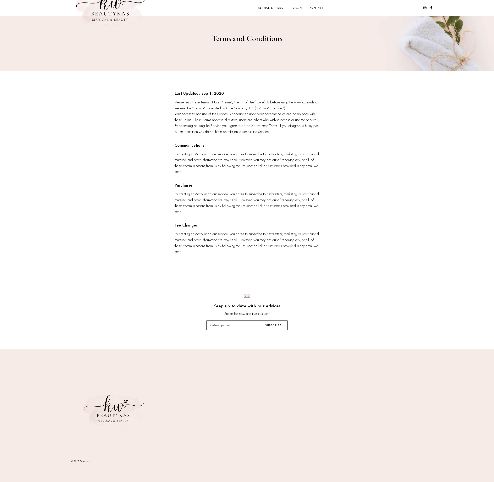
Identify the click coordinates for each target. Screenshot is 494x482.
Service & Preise (270, 8)
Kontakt (316, 8)
